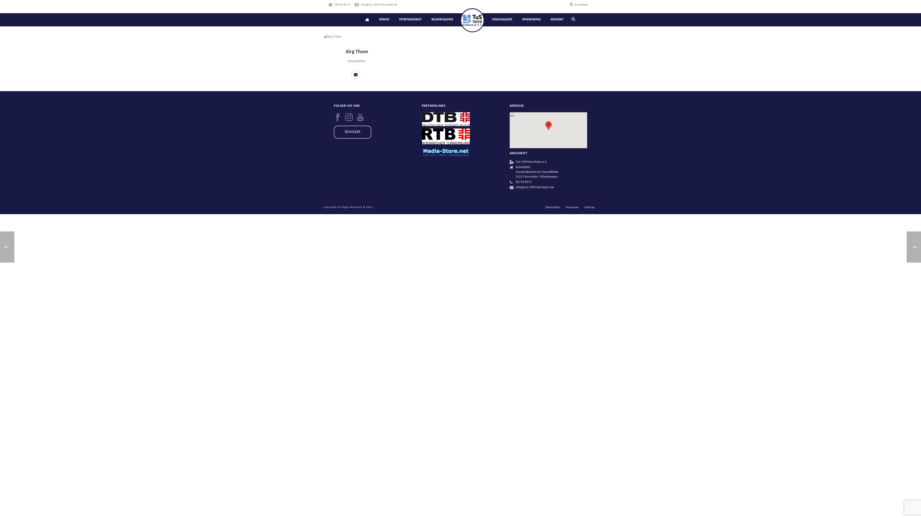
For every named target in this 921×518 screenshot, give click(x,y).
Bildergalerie (442, 19)
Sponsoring (531, 19)
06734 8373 (342, 4)
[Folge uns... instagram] (349, 117)
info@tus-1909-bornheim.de (379, 4)
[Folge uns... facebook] (338, 117)
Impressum (572, 207)
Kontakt (557, 19)
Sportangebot (410, 19)
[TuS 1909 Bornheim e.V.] (472, 19)
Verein (384, 19)
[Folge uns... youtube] (360, 117)
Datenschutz (552, 207)
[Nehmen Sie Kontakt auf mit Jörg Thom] (355, 74)
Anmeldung (581, 4)
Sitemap (589, 207)
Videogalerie (502, 19)
